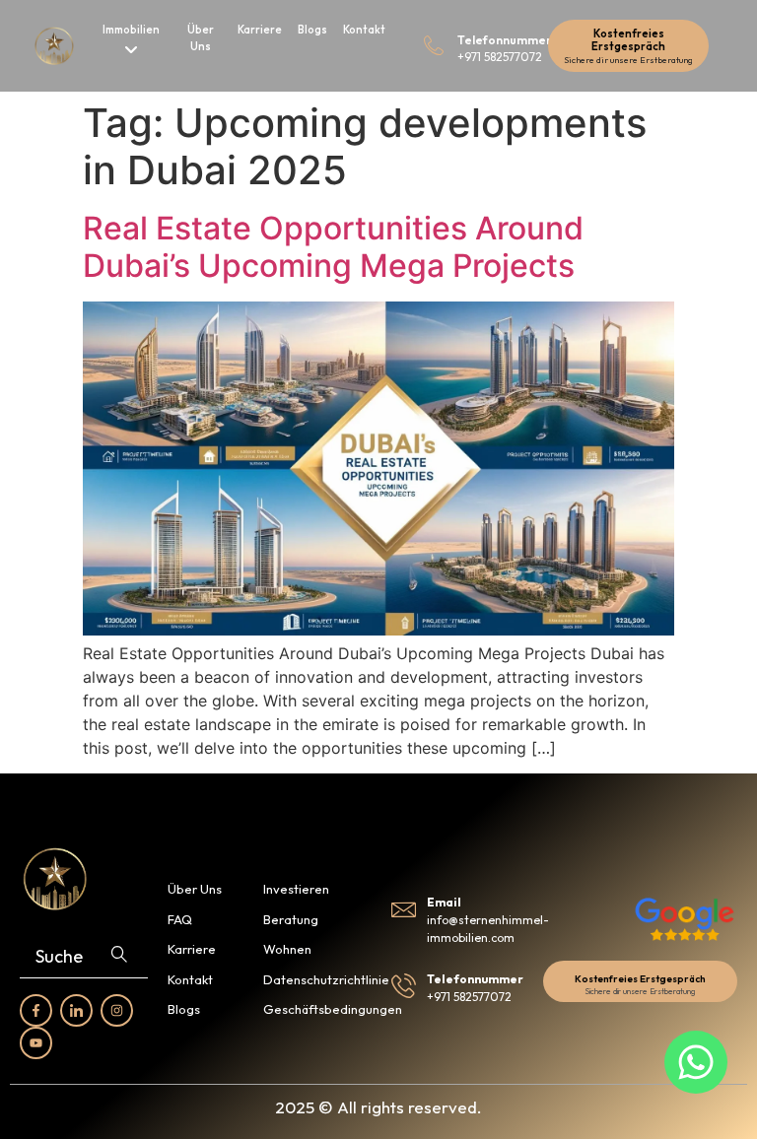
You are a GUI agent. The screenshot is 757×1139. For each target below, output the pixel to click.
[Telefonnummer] (434, 45)
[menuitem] (132, 42)
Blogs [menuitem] (312, 29)
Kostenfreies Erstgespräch (628, 40)
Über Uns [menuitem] (200, 38)
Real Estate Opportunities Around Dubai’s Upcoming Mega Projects (333, 247)
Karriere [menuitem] (260, 29)
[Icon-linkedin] (76, 1010)
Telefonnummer (504, 40)
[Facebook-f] (36, 1010)
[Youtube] (36, 1043)
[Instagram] (117, 1010)
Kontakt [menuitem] (364, 29)
